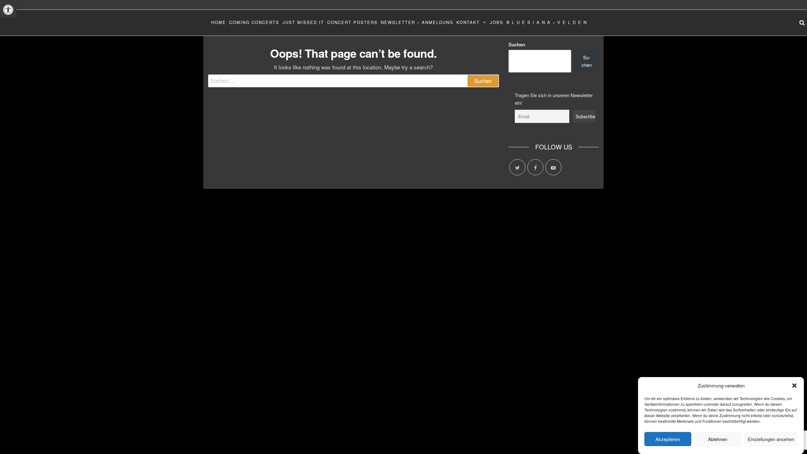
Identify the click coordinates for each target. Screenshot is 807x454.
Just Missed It (303, 22)
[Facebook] (535, 167)
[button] (8, 10)
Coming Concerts (254, 22)
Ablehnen (717, 439)
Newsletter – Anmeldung (417, 22)
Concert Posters (352, 22)
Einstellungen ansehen (771, 439)
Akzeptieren (667, 439)
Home (218, 22)
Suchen (516, 44)
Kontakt (468, 22)
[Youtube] (553, 167)
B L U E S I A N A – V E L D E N (547, 22)
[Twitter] (517, 167)
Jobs (496, 22)
